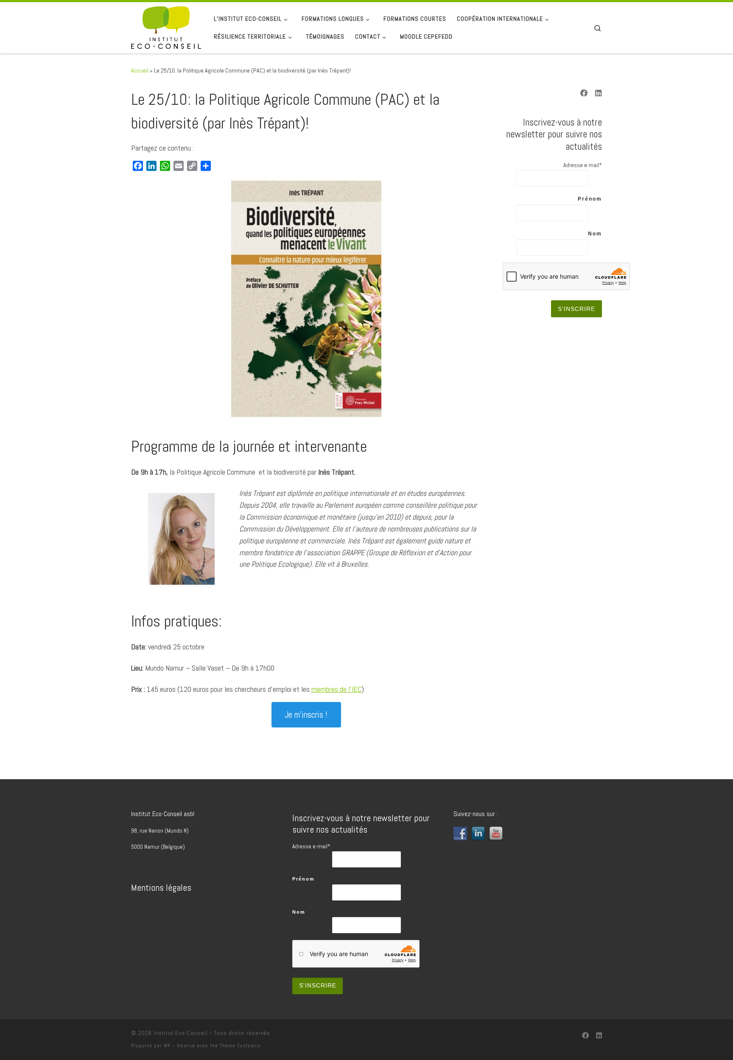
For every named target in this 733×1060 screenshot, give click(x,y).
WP (167, 1046)
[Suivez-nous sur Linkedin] (598, 94)
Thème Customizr (240, 1046)
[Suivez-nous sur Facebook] (584, 94)
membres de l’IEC (336, 689)
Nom (595, 234)
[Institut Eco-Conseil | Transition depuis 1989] (166, 26)
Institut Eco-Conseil (180, 1033)
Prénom (590, 199)
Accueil (139, 70)
